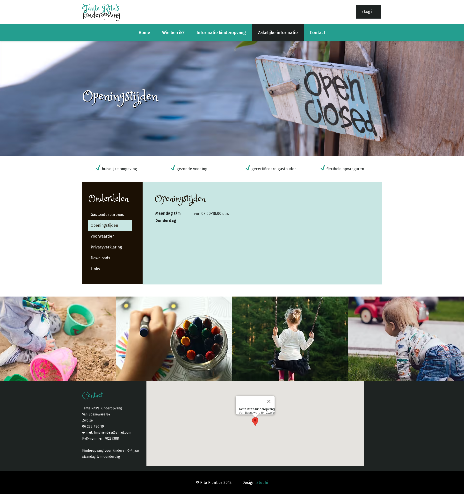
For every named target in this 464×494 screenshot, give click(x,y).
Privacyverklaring (106, 247)
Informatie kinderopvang (221, 32)
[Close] (269, 401)
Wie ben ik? (173, 32)
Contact (317, 32)
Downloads (100, 258)
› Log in (368, 11)
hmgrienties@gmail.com (112, 432)
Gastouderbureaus (107, 214)
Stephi (262, 482)
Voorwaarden (103, 236)
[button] (255, 421)
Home (144, 32)
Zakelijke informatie (278, 32)
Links (95, 269)
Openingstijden (104, 225)
